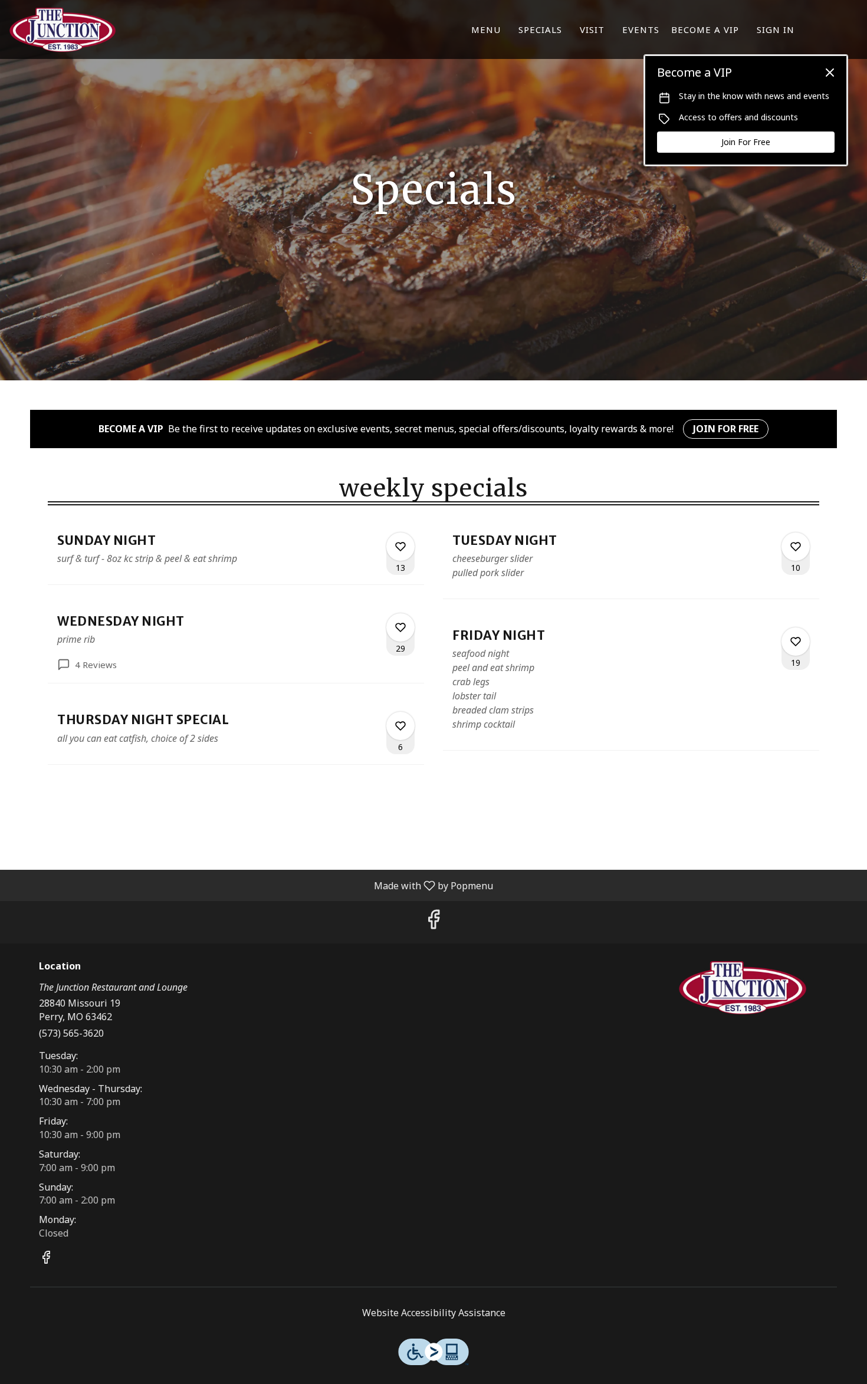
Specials (540, 29)
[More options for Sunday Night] (400, 546)
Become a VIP (705, 29)
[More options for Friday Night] (795, 641)
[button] (236, 553)
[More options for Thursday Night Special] (400, 726)
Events (640, 29)
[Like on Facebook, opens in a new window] (433, 922)
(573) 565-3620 (71, 1033)
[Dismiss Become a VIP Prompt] (829, 72)
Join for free (725, 428)
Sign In (775, 29)
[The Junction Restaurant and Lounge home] (62, 29)
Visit (592, 29)
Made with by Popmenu (251, 885)
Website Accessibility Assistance (433, 1312)
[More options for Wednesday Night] (400, 627)
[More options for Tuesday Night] (795, 546)
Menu (486, 29)
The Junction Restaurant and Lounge (743, 987)
